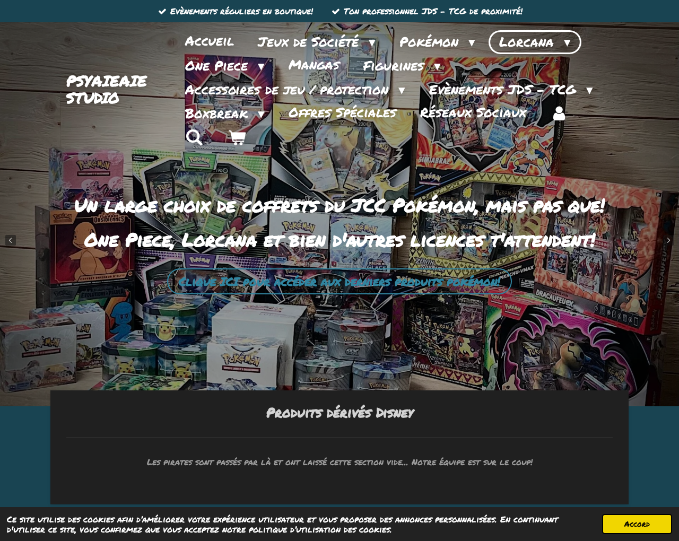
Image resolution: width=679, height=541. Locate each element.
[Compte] (559, 114)
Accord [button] (637, 523)
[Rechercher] (194, 138)
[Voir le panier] (237, 138)
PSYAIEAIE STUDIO (106, 89)
